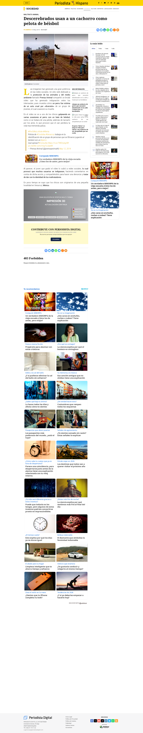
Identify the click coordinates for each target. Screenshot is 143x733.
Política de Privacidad (72, 719)
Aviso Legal (69, 717)
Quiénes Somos (70, 725)
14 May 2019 (36, 30)
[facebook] (91, 720)
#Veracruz (50, 134)
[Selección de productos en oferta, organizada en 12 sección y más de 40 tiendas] (56, 193)
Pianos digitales (50, 217)
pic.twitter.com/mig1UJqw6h (40, 146)
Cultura (93, 8)
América (67, 8)
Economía (80, 8)
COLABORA (56, 239)
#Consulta (43, 143)
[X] (101, 3)
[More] (117, 29)
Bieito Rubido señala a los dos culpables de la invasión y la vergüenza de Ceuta (103, 91)
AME (118, 2)
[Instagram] (111, 3)
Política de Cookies (71, 721)
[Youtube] (105, 3)
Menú (27, 2)
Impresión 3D (40, 217)
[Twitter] (101, 29)
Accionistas (69, 727)
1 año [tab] (112, 48)
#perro (44, 140)
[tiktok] (102, 720)
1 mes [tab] (106, 48)
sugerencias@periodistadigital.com (33, 730)
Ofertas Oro (77, 211)
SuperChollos (78, 209)
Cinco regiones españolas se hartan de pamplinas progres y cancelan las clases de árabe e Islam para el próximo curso (102, 81)
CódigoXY (116, 8)
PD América (28, 30)
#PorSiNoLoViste (35, 132)
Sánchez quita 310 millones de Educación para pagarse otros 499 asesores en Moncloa (102, 151)
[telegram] (109, 720)
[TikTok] (108, 3)
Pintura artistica (62, 217)
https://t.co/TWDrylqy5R (58, 143)
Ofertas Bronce (78, 217)
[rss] (116, 720)
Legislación (108, 8)
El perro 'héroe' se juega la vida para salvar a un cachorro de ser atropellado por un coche (80, 129)
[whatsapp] (114, 3)
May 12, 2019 (65, 149)
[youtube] (98, 720)
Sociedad (32, 8)
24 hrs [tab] (93, 48)
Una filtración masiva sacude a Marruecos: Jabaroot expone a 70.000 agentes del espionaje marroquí (102, 119)
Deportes (100, 8)
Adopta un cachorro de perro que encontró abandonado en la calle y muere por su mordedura (80, 107)
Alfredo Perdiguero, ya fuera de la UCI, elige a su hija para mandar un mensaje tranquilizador (103, 99)
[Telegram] (111, 29)
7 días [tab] (100, 48)
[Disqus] (56, 633)
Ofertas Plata (78, 214)
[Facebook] (98, 3)
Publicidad (68, 723)
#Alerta (46, 132)
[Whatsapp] (107, 29)
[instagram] (105, 720)
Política (73, 8)
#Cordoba (41, 134)
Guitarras (31, 217)
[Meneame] (114, 29)
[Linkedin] (104, 29)
